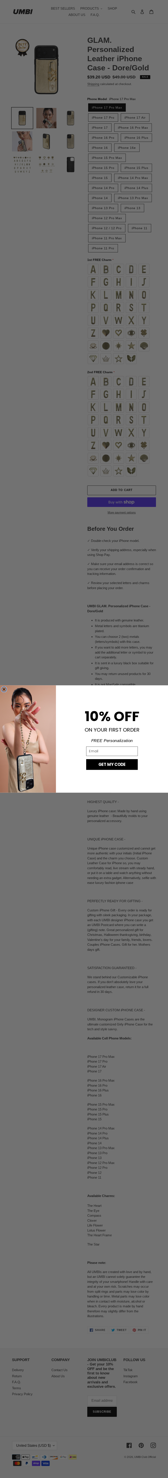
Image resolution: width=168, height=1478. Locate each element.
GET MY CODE (112, 764)
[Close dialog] (4, 689)
